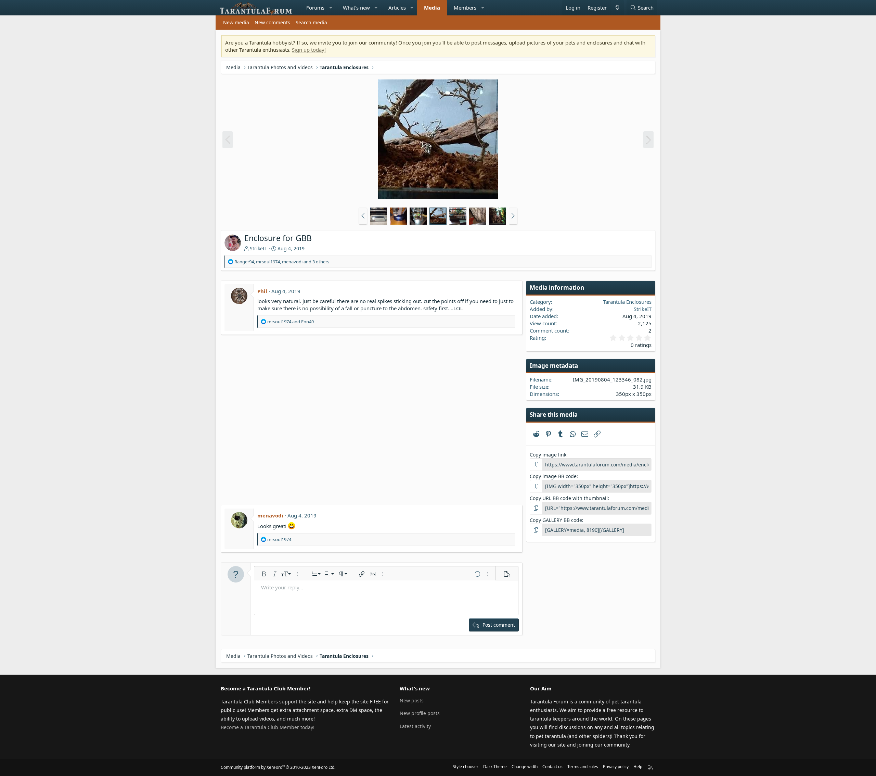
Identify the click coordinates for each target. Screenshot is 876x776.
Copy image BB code (553, 476)
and (290, 321)
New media (236, 22)
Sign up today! (309, 49)
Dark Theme (495, 766)
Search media (311, 22)
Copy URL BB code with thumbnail (569, 498)
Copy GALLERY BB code (556, 520)
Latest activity (415, 726)
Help (637, 766)
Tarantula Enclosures (627, 301)
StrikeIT (258, 248)
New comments (272, 22)
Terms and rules (582, 766)
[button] (330, 7)
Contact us (552, 766)
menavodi (270, 515)
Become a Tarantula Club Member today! (267, 727)
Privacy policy (616, 766)
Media (432, 7)
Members (465, 7)
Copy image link (548, 454)
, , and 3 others (281, 262)
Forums (315, 7)
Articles (397, 7)
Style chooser (465, 766)
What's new (356, 7)
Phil (262, 291)
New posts (412, 700)
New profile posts (420, 713)
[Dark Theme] (617, 7)
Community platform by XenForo (278, 767)
